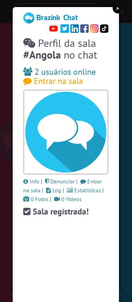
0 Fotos (39, 199)
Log (56, 190)
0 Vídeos (71, 199)
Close (118, 8)
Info (33, 181)
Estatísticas (87, 190)
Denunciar (62, 181)
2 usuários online (64, 71)
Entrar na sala (57, 81)
